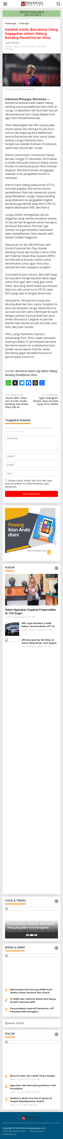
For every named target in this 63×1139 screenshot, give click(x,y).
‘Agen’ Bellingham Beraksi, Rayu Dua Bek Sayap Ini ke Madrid (45, 399)
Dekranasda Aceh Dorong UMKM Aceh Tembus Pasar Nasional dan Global (31, 991)
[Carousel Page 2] (31, 935)
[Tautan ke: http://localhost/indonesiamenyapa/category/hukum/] (56, 568)
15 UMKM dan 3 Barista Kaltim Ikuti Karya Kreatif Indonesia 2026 (33, 1000)
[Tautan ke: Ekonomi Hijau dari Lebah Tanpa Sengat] (31, 1056)
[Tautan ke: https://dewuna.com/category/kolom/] (56, 1034)
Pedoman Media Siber (14, 1131)
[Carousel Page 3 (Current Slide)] (35, 935)
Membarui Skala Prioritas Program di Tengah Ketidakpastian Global (31, 1100)
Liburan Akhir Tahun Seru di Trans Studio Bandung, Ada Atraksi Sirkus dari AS (16, 401)
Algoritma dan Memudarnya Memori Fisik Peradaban (33, 1087)
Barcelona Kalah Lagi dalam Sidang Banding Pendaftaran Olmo (31, 373)
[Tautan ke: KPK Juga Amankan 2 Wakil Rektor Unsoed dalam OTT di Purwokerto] (12, 628)
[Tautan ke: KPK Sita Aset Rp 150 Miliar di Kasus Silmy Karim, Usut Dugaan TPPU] (12, 764)
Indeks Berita (9, 1134)
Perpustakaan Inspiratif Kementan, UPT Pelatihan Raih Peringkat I (32, 1010)
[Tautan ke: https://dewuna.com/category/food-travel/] (56, 901)
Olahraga (9, 49)
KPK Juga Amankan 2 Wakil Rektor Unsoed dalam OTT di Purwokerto (38, 625)
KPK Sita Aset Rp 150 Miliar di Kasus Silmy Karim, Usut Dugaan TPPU (40, 641)
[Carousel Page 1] (27, 935)
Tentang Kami (37, 1131)
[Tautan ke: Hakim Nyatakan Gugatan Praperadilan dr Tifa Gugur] (31, 589)
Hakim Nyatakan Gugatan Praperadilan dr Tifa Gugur (30, 611)
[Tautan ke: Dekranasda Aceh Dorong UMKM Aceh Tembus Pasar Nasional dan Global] (31, 969)
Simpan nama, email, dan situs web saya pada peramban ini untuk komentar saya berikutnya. (28, 483)
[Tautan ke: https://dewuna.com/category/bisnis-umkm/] (56, 948)
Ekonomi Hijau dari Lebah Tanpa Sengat (32, 1075)
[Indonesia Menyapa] (32, 3)
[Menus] (5, 4)
